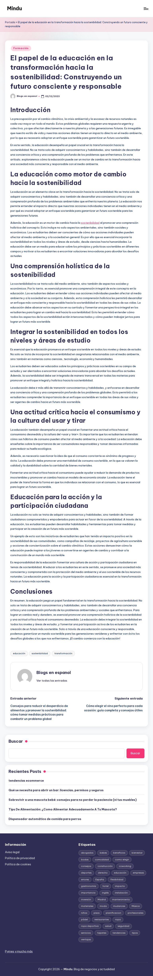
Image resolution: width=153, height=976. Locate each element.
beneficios (119, 852)
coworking (125, 866)
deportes (86, 872)
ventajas (86, 939)
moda (103, 906)
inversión (86, 899)
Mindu (14, 8)
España (99, 879)
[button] (51, 680)
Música (136, 906)
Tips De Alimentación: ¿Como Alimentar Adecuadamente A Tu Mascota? (63, 809)
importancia (88, 892)
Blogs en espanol (53, 672)
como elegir (122, 859)
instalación (121, 892)
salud (108, 926)
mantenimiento (121, 899)
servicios (86, 932)
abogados (87, 852)
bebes (103, 852)
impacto (120, 886)
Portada (10, 22)
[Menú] (146, 8)
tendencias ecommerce (26, 780)
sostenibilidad (90, 223)
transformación (63, 653)
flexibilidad (116, 879)
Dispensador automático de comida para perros (45, 819)
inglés (105, 892)
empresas (138, 872)
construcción (105, 866)
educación (19, 653)
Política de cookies (18, 864)
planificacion (113, 912)
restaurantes (101, 919)
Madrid (102, 899)
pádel (84, 919)
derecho (103, 872)
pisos (96, 912)
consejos (86, 866)
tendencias (119, 932)
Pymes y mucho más (19, 951)
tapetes (101, 932)
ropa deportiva (90, 926)
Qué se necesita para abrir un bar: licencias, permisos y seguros (56, 790)
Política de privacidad (20, 858)
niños (84, 912)
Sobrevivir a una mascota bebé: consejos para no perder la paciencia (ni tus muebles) (73, 800)
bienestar (137, 852)
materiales (87, 906)
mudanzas (119, 906)
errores (85, 879)
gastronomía (88, 886)
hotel (106, 886)
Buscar (16, 741)
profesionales (135, 912)
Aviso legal (12, 852)
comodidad (102, 859)
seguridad (123, 926)
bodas (84, 859)
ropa (118, 919)
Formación (20, 48)
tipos (135, 932)
